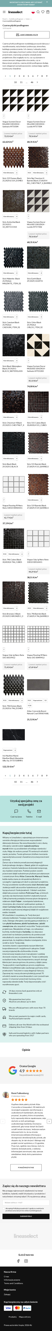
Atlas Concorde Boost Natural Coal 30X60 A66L (38, 712)
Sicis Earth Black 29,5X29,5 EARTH (35, 279)
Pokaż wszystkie (26, 1167)
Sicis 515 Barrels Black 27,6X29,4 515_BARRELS (38, 465)
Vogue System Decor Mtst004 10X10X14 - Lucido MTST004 (36, 124)
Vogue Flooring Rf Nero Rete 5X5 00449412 (37, 656)
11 (21, 82)
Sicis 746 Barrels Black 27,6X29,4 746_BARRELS (38, 615)
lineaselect (15, 12)
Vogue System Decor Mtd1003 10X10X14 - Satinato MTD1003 (36, 368)
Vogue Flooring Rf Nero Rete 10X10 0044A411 (12, 506)
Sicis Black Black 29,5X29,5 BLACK (10, 465)
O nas (6, 1276)
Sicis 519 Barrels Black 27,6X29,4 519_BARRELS (38, 506)
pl (33, 12)
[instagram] (26, 1261)
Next (49, 1121)
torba (48, 12)
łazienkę (26, 932)
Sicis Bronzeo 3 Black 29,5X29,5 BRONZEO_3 (12, 615)
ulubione (43, 12)
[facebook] (18, 1261)
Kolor (28, 19)
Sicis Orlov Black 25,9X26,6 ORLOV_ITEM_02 (35, 324)
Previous (2, 1121)
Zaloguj (7, 1294)
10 (15, 82)
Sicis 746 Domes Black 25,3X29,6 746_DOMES (12, 707)
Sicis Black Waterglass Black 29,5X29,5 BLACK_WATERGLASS (12, 368)
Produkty (13, 1317)
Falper (19, 901)
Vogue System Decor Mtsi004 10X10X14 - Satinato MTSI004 (11, 124)
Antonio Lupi (42, 884)
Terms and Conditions (13, 1283)
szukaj (38, 12)
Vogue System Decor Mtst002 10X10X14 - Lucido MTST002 (36, 224)
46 (32, 82)
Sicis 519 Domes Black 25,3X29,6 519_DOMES (12, 179)
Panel (4, 19)
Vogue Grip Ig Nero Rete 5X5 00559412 (13, 656)
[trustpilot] (33, 1261)
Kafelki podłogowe (16, 19)
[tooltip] (16, 813)
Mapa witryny (25, 1317)
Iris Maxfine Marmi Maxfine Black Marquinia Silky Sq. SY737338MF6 (12, 758)
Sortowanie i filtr (28, 35)
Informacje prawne (12, 1280)
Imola (46, 876)
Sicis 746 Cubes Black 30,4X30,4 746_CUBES (12, 560)
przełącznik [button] (4, 12)
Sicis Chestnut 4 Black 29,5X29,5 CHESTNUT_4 (13, 424)
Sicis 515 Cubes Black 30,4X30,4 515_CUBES (37, 424)
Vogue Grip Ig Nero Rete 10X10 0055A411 (38, 560)
